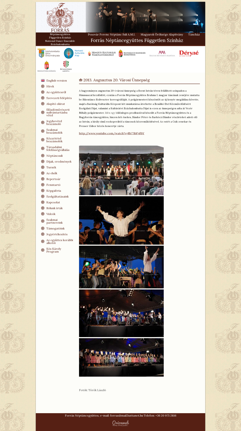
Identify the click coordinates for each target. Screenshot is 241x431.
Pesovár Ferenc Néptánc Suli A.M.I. (111, 34)
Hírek (50, 86)
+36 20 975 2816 (165, 415)
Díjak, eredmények (58, 161)
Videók (50, 214)
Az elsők (51, 173)
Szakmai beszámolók (54, 131)
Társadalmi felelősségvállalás (58, 148)
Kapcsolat (53, 202)
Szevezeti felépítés (59, 98)
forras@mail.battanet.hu (126, 415)
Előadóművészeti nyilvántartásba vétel (58, 112)
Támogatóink (55, 228)
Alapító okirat (55, 104)
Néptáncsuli (54, 155)
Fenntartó (53, 185)
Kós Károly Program (53, 250)
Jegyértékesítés (57, 234)
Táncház (194, 34)
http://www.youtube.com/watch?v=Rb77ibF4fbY (111, 133)
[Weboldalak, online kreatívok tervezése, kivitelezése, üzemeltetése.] (120, 423)
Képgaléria (53, 190)
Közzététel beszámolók (54, 140)
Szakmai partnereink (54, 221)
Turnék (51, 167)
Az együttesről (56, 92)
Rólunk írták (54, 208)
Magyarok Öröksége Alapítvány (162, 34)
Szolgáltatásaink (57, 196)
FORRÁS (60, 31)
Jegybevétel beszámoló (54, 122)
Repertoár (53, 179)
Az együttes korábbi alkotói (59, 241)
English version (56, 80)
